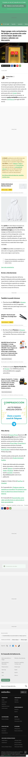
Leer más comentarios (7, 267)
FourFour (20, 481)
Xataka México (4, 740)
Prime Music (21, 443)
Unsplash (4, 483)
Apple (15, 669)
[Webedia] (5, 693)
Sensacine (16, 709)
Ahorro (16, 675)
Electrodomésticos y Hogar (6, 658)
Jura (3, 675)
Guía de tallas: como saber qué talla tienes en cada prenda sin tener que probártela (12, 500)
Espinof (15, 711)
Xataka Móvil (4, 702)
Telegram (15, 163)
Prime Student (5, 449)
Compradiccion (5, 732)
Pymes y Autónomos (18, 730)
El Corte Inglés (6, 24)
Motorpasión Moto (18, 721)
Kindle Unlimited (18, 458)
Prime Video (13, 443)
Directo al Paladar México (7, 746)
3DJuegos (16, 699)
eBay (3, 672)
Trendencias (4, 728)
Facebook (12, 66)
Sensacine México (17, 742)
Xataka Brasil (4, 742)
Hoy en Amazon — (7, 322)
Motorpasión (17, 719)
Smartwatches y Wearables (5, 663)
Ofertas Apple (24, 639)
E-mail (20, 66)
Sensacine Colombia (18, 744)
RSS (16, 645)
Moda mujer (17, 666)
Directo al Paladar (5, 719)
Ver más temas (5, 680)
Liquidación (20, 24)
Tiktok (19, 645)
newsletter (10, 472)
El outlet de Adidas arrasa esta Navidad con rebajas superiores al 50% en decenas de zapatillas (15, 635)
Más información (7, 755)
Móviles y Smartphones (19, 658)
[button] (10, 76)
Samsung (4, 669)
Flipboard (17, 66)
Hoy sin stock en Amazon (6, 358)
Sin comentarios (6, 65)
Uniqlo (15, 93)
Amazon (23, 302)
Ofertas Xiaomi (15, 639)
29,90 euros (10, 99)
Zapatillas (13, 24)
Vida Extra (16, 702)
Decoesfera (4, 730)
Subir (22, 692)
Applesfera (4, 704)
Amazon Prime (13, 435)
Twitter (15, 66)
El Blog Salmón (17, 728)
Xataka (3, 699)
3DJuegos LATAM (17, 740)
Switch (16, 672)
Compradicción (20, 165)
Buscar (26, 686)
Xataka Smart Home (5, 706)
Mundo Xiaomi (4, 708)
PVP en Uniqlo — (7, 189)
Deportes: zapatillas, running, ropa (15, 505)
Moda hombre (5, 666)
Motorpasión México (18, 746)
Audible (3, 460)
